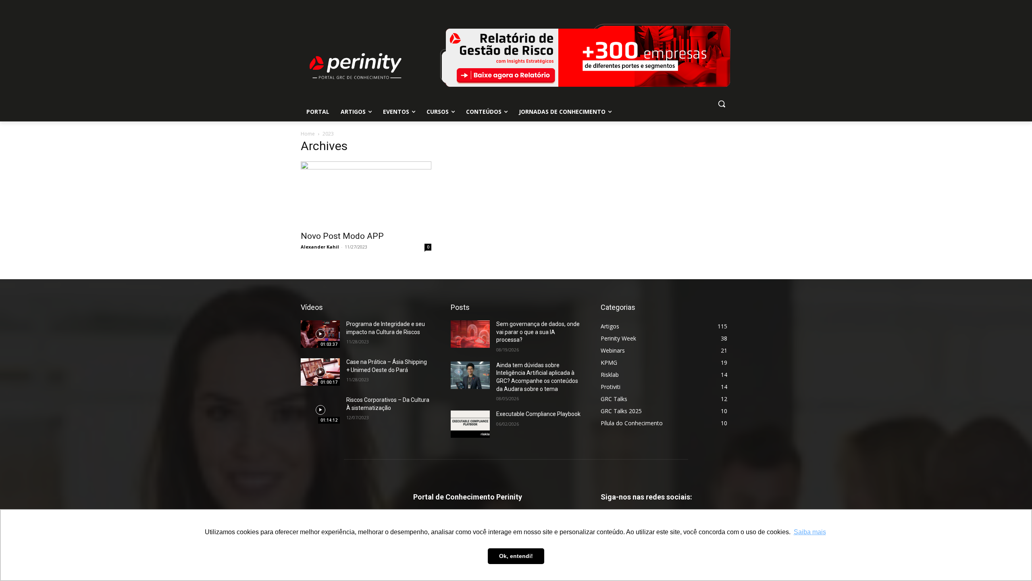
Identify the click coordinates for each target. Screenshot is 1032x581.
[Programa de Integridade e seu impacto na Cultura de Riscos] (320, 334)
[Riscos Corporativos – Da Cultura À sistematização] (320, 410)
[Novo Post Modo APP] (366, 193)
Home (308, 133)
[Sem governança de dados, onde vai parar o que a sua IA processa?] (470, 334)
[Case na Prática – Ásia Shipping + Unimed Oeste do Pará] (320, 372)
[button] (721, 103)
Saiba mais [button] (810, 532)
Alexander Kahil (320, 247)
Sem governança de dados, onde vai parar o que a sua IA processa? (538, 332)
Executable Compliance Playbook (538, 414)
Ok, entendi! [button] (516, 556)
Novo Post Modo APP (342, 236)
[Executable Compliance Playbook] (470, 424)
